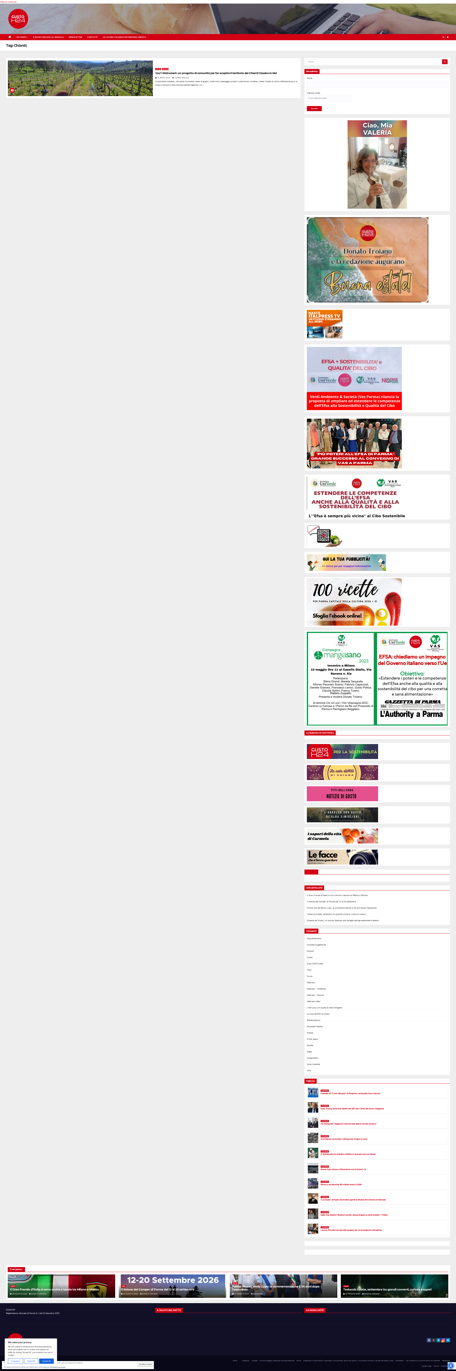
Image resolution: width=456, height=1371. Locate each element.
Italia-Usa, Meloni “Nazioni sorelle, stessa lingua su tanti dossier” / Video (354, 1215)
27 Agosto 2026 (241, 1294)
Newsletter (75, 37)
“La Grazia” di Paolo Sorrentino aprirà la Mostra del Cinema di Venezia (353, 1200)
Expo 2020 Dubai (315, 963)
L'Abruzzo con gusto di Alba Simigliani (324, 1007)
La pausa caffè (315, 1310)
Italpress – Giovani (315, 995)
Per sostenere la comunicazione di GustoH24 (423, 1361)
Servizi (436, 1366)
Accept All (46, 1361)
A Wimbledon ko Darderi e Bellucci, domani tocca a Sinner (348, 1154)
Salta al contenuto (8, 2)
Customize (15, 1361)
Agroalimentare (314, 938)
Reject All (31, 1361)
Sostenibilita (312, 1058)
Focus (158, 69)
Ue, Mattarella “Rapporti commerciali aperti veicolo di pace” (349, 1124)
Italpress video (313, 1001)
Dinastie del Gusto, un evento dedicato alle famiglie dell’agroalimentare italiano (343, 920)
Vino (309, 1070)
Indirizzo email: (313, 93)
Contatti (92, 37)
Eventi (309, 957)
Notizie (165, 69)
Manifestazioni (313, 1020)
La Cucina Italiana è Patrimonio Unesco (124, 37)
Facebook (311, 872)
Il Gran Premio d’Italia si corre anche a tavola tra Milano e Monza (337, 895)
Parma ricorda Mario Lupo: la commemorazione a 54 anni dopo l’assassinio (342, 908)
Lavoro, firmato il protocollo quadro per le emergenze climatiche (351, 1230)
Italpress (311, 982)
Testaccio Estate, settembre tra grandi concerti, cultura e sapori (336, 914)
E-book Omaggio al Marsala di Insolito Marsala (277, 1361)
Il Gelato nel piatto (169, 1310)
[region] (31, 1352)
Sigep (309, 1051)
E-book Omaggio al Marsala (48, 37)
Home (235, 1361)
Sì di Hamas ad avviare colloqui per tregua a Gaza (344, 1139)
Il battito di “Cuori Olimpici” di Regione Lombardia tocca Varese (350, 1093)
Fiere (309, 970)
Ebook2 (310, 951)
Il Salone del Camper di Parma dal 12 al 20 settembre (331, 901)
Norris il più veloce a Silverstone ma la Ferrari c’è (343, 1169)
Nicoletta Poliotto (315, 1026)
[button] (443, 37)
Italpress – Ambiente (316, 989)
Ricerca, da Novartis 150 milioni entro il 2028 (341, 1184)
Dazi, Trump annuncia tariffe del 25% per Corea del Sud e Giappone (352, 1109)
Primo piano (312, 1039)
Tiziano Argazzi (181, 78)
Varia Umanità (313, 1064)
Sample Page (427, 1366)
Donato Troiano (39, 1294)
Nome (309, 78)
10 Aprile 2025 (164, 78)
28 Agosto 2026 (19, 1294)
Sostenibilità (445, 1366)
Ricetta (310, 1045)
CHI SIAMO (21, 37)
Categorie (245, 1361)
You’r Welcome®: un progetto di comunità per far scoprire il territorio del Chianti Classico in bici (216, 73)
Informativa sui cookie (57, 1367)
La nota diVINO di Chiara (318, 1014)
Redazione (258, 1294)
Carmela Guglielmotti (316, 945)
